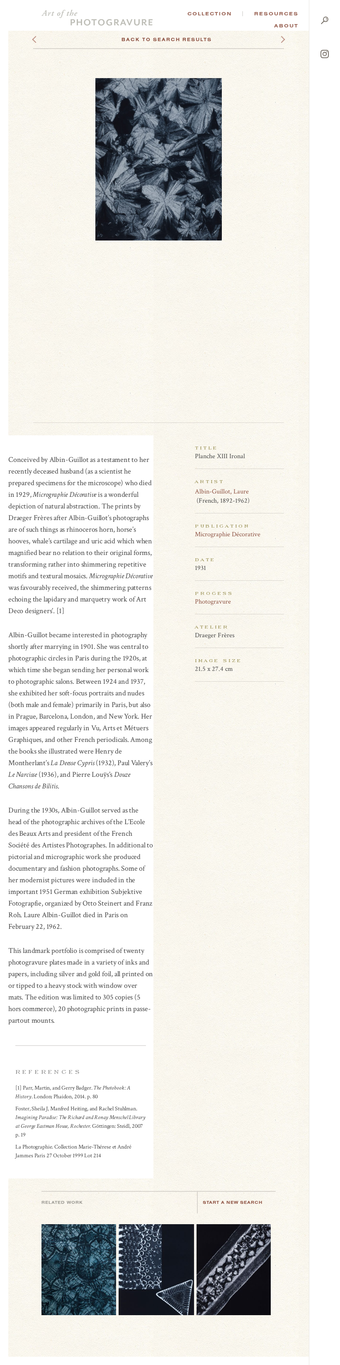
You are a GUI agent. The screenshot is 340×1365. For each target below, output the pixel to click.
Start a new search (232, 1202)
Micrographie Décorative (227, 534)
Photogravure (213, 601)
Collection (209, 13)
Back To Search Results (166, 39)
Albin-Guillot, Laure (222, 491)
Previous (50, 39)
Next (275, 39)
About (286, 25)
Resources (276, 13)
